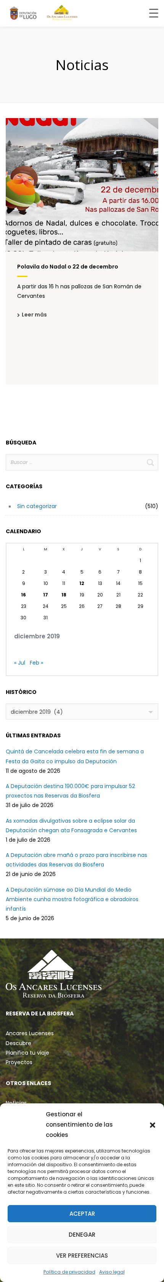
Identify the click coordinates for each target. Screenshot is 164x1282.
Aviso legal (112, 1272)
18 (63, 594)
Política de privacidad (69, 1272)
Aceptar (82, 1214)
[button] (152, 1125)
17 (45, 594)
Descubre (18, 1043)
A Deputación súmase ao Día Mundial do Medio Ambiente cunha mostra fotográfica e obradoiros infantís (72, 899)
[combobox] (82, 711)
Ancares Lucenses (30, 1033)
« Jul (19, 663)
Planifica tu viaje (27, 1053)
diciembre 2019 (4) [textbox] (37, 712)
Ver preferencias (82, 1256)
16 (23, 594)
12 (81, 583)
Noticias (16, 1103)
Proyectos (19, 1062)
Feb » (36, 663)
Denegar (82, 1235)
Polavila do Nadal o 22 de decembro (67, 266)
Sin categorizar (37, 506)
